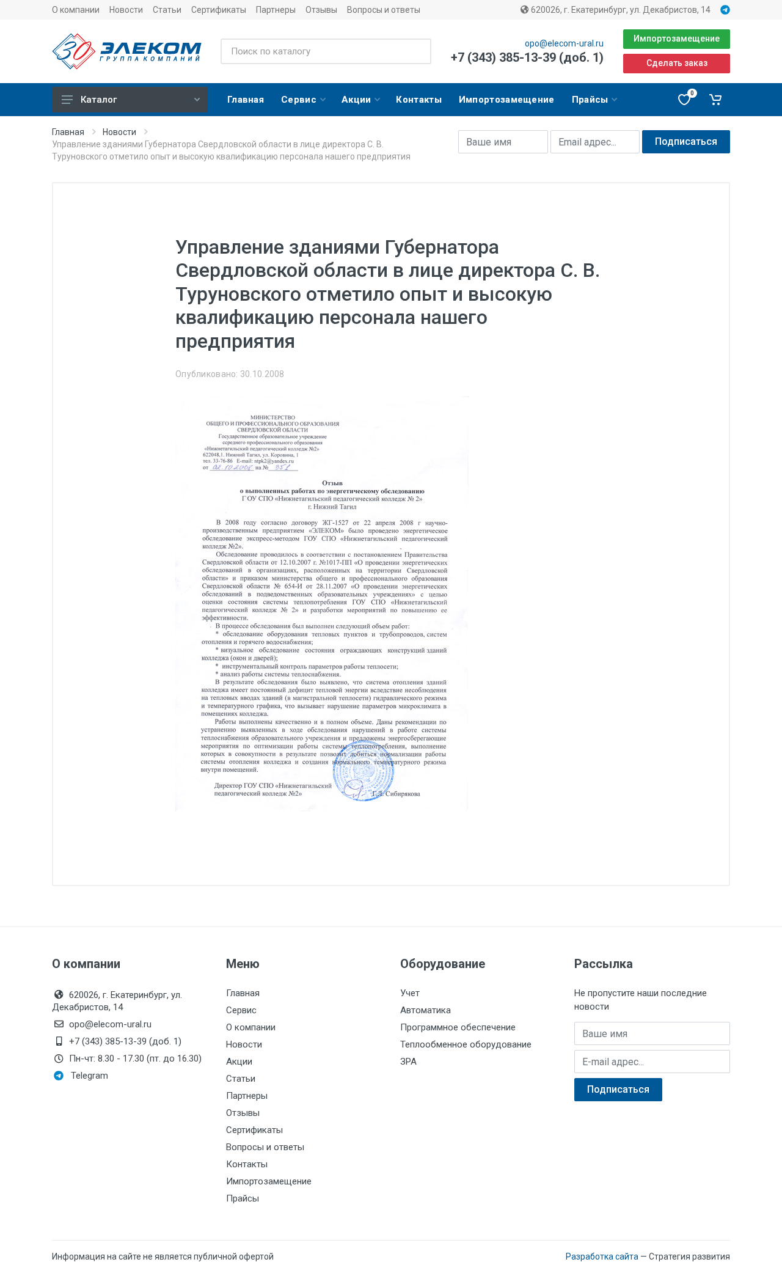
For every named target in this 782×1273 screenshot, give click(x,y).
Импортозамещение (677, 38)
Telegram (89, 1075)
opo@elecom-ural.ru (564, 43)
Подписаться (686, 141)
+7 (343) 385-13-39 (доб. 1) (527, 57)
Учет (410, 993)
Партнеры (276, 10)
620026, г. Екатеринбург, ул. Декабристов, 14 (620, 10)
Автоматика (425, 1010)
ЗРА (408, 1061)
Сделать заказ (676, 63)
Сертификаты (218, 10)
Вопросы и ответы (383, 10)
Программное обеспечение (458, 1027)
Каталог (99, 99)
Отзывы (321, 10)
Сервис (241, 1010)
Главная (68, 132)
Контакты (247, 1164)
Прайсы (242, 1198)
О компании (76, 10)
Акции (239, 1061)
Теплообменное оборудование (466, 1044)
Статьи (167, 10)
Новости (126, 10)
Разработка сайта (602, 1256)
